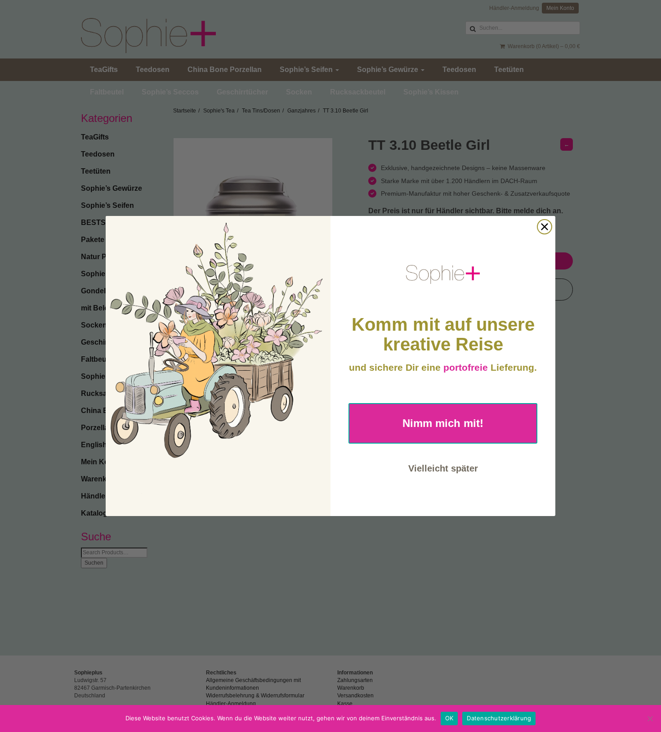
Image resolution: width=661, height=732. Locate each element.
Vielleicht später (443, 468)
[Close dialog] (544, 227)
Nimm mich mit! (442, 423)
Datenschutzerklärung (499, 718)
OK (449, 718)
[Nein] (649, 718)
